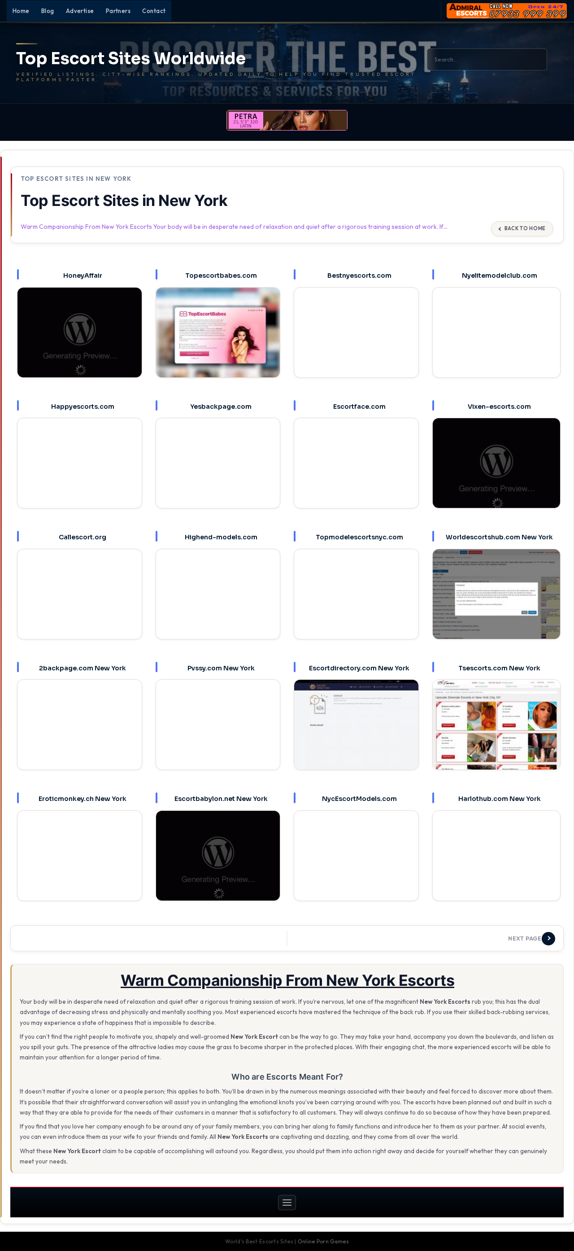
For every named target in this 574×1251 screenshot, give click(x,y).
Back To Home (525, 228)
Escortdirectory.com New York (359, 668)
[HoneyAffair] (79, 336)
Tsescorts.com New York (499, 668)
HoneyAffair (82, 275)
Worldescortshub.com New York (499, 537)
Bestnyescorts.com (359, 275)
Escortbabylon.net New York (221, 799)
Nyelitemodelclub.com (499, 275)
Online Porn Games (323, 1241)
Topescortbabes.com (221, 275)
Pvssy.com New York (221, 668)
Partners (118, 10)
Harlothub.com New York (499, 799)
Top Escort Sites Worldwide (131, 59)
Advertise (80, 10)
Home (21, 10)
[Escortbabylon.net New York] (218, 859)
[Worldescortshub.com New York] (496, 599)
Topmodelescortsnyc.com (359, 537)
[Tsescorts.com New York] (496, 730)
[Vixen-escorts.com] (496, 468)
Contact (153, 10)
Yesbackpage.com (221, 406)
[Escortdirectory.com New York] (356, 728)
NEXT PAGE (525, 938)
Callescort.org (82, 537)
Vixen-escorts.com (499, 406)
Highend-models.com (221, 537)
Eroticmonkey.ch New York (82, 799)
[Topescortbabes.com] (218, 336)
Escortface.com (359, 406)
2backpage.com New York (82, 668)
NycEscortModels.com (359, 799)
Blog (47, 10)
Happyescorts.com (82, 406)
